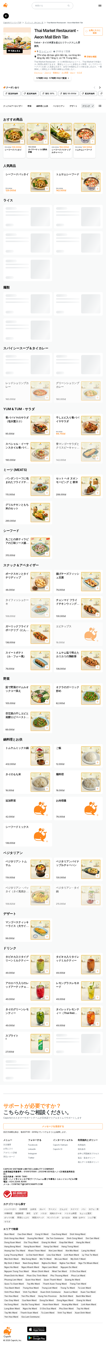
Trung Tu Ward (67, 1288)
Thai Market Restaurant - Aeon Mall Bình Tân (65, 23)
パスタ (44, 1213)
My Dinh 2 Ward (12, 1263)
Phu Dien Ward (66, 1308)
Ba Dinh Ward (66, 1296)
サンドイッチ (53, 1217)
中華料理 (8, 1213)
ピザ (36, 1213)
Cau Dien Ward (25, 1234)
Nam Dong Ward (31, 1263)
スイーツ (74, 1209)
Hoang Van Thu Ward (14, 1250)
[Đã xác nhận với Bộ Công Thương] (53, 1193)
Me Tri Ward (45, 1259)
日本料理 (23, 1209)
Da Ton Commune (55, 1238)
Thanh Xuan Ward (29, 1312)
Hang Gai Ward (51, 1246)
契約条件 (82, 1149)
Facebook (33, 1145)
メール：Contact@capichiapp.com (23, 1184)
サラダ (79, 73)
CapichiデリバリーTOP (12, 23)
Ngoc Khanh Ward (30, 1267)
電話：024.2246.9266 (15, 1181)
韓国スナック (38, 1217)
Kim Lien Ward (55, 1250)
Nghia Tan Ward (67, 1263)
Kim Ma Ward (72, 1250)
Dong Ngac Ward (65, 1300)
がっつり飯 (9, 1217)
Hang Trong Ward (70, 1246)
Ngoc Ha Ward (11, 1267)
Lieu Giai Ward (54, 1255)
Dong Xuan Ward (12, 1242)
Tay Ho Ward (83, 1308)
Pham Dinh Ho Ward (13, 1275)
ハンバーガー (10, 1209)
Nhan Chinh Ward (40, 1271)
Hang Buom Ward (32, 1246)
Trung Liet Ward (49, 1288)
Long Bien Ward (12, 1308)
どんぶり (63, 1209)
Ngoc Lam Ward (49, 1267)
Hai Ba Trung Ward (30, 1304)
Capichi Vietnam (60, 1145)
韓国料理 (19, 1213)
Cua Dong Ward (59, 1234)
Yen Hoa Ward (11, 1296)
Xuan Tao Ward (88, 1292)
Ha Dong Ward (11, 1304)
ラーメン (52, 1209)
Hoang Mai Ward (70, 1304)
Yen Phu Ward (28, 1296)
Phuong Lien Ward (13, 1279)
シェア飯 (92, 1217)
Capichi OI (57, 1149)
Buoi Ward (9, 1234)
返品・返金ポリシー (86, 1158)
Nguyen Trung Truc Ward (16, 1271)
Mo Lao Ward (61, 1259)
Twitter (31, 1158)
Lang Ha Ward (88, 1250)
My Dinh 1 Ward (78, 1259)
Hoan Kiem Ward (51, 1304)
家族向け (56, 73)
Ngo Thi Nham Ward (88, 1263)
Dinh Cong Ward (75, 1238)
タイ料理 (65, 73)
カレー (72, 73)
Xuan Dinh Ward (82, 1312)
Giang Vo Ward (49, 1242)
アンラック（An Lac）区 (34, 23)
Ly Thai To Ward (90, 1255)
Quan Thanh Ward (53, 1279)
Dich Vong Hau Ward (14, 1238)
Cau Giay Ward (11, 1300)
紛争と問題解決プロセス (88, 1153)
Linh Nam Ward (71, 1255)
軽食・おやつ (79, 1217)
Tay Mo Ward (33, 1284)
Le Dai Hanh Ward (34, 1255)
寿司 (28, 1213)
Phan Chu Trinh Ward (37, 1275)
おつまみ (66, 1217)
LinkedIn (32, 1149)
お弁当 (33, 1209)
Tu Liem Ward (47, 1312)
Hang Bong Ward (12, 1246)
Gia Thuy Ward (31, 1242)
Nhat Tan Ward (59, 1271)
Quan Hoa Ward (33, 1279)
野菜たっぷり (23, 1217)
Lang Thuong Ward (13, 1255)
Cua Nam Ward (29, 1300)
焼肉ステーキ (56, 1213)
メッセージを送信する (53, 1126)
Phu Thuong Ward (59, 1275)
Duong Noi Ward (35, 1238)
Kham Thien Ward (36, 1250)
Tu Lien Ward (84, 1288)
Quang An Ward (72, 1279)
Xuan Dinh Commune (50, 1292)
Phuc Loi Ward (78, 1275)
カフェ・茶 (94, 1209)
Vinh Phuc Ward (12, 1292)
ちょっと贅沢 (85, 1213)
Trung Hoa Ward (31, 1288)
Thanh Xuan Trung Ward (55, 1284)
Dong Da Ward (47, 1300)
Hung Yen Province (47, 1296)
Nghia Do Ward (49, 1263)
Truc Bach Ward (12, 1288)
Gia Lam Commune (30, 1317)
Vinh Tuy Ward (30, 1292)
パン (84, 1209)
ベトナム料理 (70, 1213)
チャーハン (38, 73)
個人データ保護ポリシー (88, 1162)
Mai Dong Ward (29, 1259)
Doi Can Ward (92, 1238)
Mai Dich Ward (11, 1259)
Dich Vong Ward (77, 1234)
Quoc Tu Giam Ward (14, 1284)
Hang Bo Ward (83, 1242)
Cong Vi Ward (41, 1234)
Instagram (32, 1153)
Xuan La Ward (70, 1292)
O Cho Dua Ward (78, 1271)
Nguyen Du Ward (69, 1267)
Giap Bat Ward (66, 1242)
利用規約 (82, 1145)
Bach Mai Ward (83, 1296)
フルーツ (47, 73)
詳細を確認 (91, 56)
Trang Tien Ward (78, 1284)
